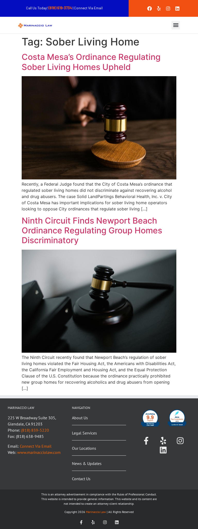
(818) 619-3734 (60, 8)
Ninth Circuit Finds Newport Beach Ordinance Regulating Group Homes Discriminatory (92, 231)
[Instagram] (168, 8)
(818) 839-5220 (35, 430)
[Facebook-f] (146, 440)
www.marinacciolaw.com (39, 452)
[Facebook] (149, 8)
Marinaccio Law (95, 512)
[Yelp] (158, 8)
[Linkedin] (177, 8)
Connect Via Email (88, 8)
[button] (175, 25)
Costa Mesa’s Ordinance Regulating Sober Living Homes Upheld (91, 62)
